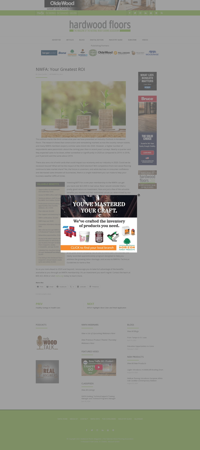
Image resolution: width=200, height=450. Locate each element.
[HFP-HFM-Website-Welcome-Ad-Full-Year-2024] (99, 223)
